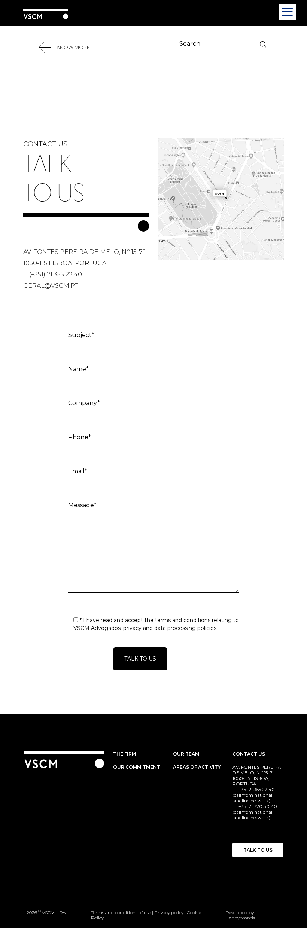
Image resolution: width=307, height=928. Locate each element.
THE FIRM (124, 754)
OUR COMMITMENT (136, 767)
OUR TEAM (186, 754)
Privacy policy (168, 912)
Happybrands (240, 918)
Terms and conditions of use (121, 912)
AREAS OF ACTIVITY (197, 767)
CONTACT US (248, 754)
